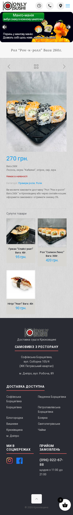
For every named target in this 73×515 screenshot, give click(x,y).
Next (68, 27)
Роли (39, 183)
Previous (4, 27)
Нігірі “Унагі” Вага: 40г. (21, 303)
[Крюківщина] (15, 6)
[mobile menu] (67, 6)
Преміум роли (26, 183)
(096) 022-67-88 (51, 462)
